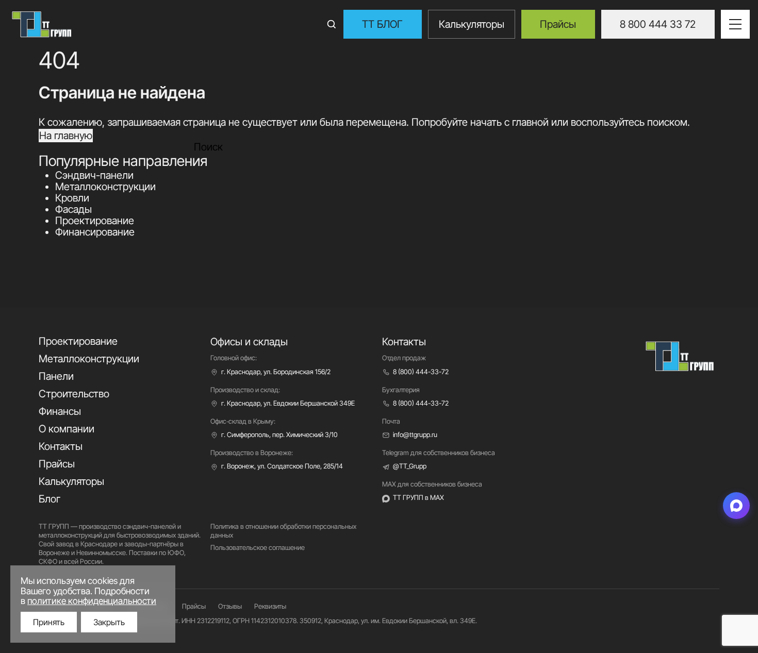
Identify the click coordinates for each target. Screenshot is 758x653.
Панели (56, 376)
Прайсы (558, 24)
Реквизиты (270, 606)
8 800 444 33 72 (658, 24)
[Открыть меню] (735, 24)
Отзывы (230, 606)
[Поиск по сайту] (331, 24)
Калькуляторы (471, 24)
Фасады (73, 209)
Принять (48, 622)
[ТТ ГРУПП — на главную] (184, 24)
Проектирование (94, 220)
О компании (66, 428)
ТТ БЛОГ (382, 24)
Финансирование (95, 232)
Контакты (61, 446)
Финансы (60, 411)
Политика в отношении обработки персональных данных (283, 530)
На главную (65, 135)
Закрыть (109, 622)
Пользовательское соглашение (257, 547)
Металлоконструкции (105, 186)
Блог (49, 499)
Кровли (72, 198)
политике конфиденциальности (91, 600)
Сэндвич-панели (94, 175)
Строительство (74, 393)
